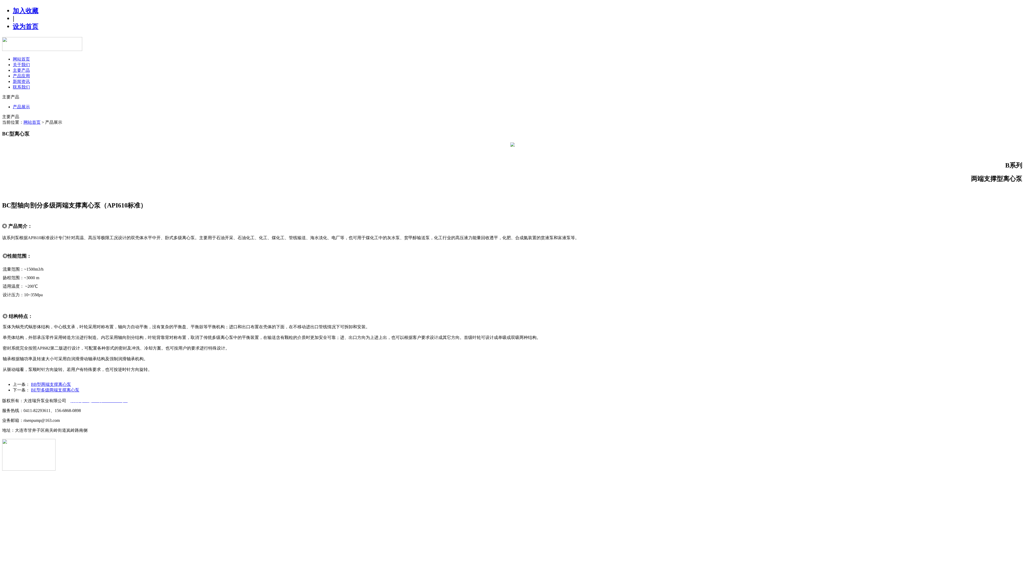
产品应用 (21, 76)
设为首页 (25, 26)
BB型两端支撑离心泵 (51, 384)
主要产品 (21, 70)
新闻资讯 (21, 81)
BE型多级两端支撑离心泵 (55, 390)
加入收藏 (25, 10)
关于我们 (21, 64)
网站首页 (21, 59)
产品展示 (21, 107)
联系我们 (21, 87)
